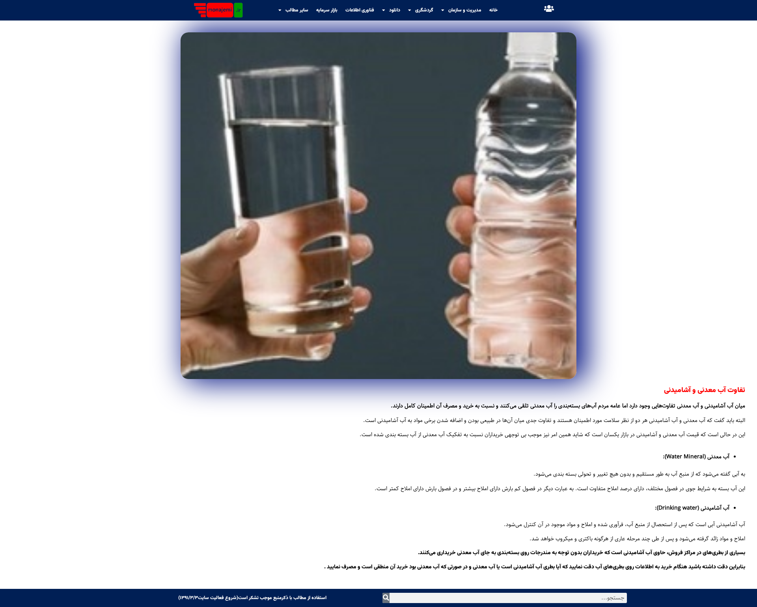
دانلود (394, 10)
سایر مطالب (296, 10)
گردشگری (424, 10)
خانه (493, 10)
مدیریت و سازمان (464, 10)
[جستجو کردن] (386, 598)
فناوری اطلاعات (359, 10)
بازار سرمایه (326, 10)
